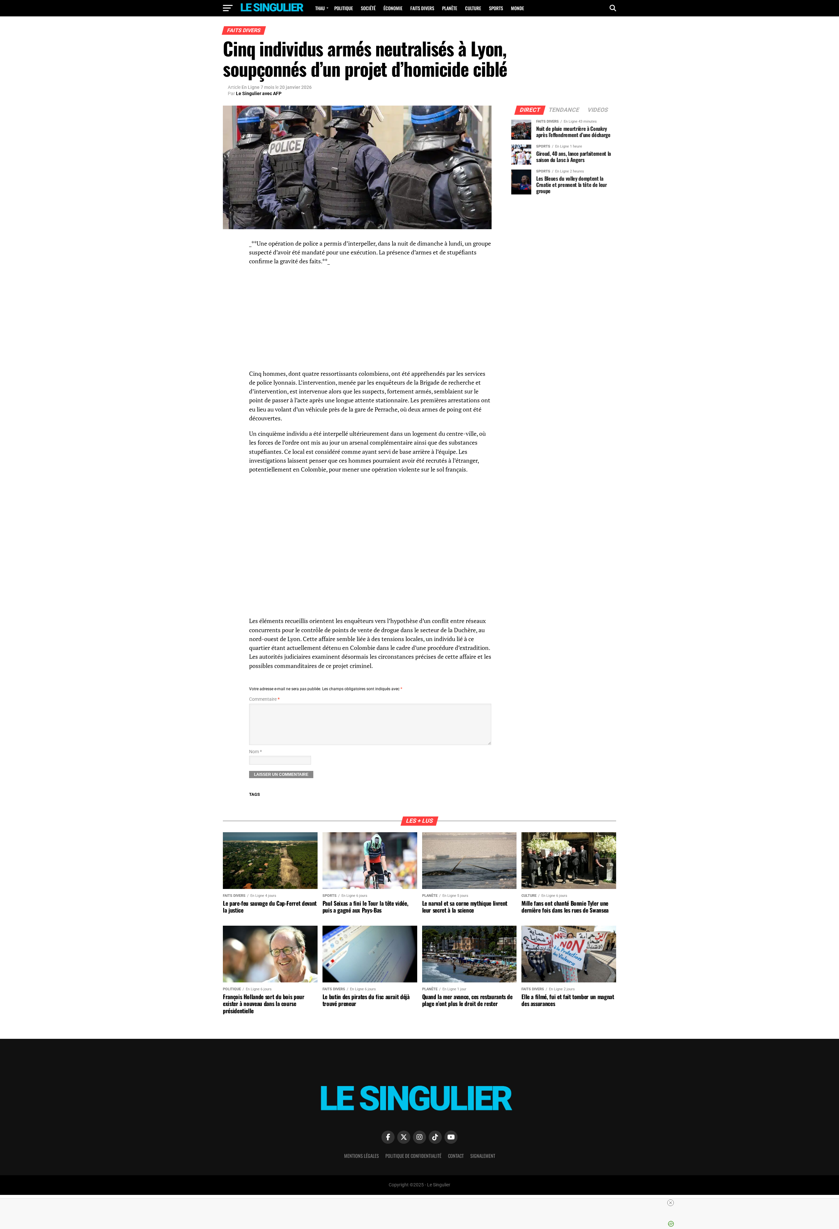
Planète (449, 8)
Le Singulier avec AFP (259, 93)
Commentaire (264, 699)
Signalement (482, 1155)
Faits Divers (422, 8)
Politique (343, 8)
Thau (320, 8)
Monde (517, 8)
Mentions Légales (361, 1155)
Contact (456, 1155)
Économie (392, 8)
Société (368, 8)
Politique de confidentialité (413, 1155)
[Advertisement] (370, 318)
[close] (422, 1202)
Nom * (255, 751)
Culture (473, 8)
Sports (496, 8)
